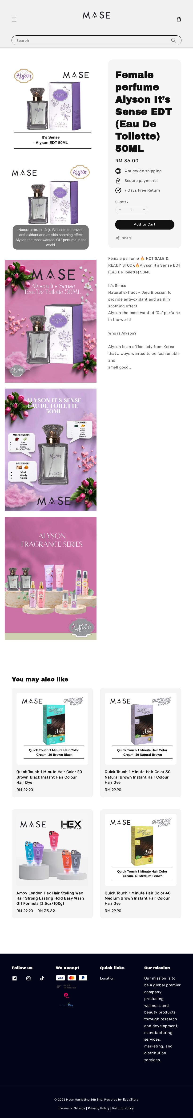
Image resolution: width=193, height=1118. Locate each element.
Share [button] (127, 238)
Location (107, 978)
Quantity (121, 202)
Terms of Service (72, 1108)
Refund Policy (123, 1108)
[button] (14, 19)
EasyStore (131, 1099)
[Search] (173, 40)
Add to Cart (145, 224)
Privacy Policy (99, 1108)
